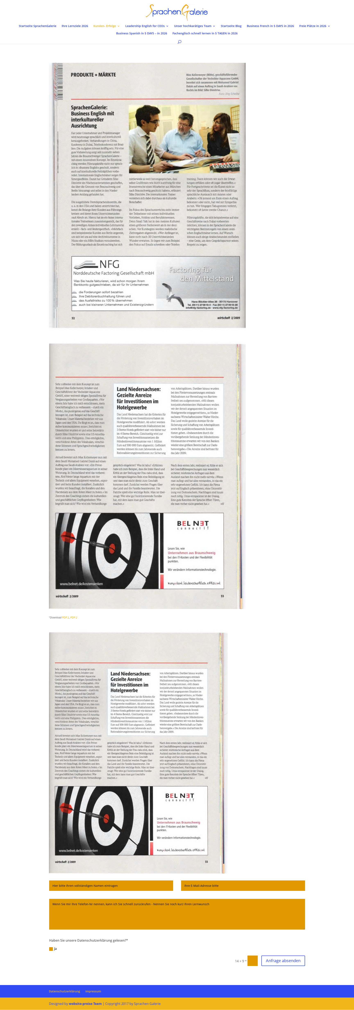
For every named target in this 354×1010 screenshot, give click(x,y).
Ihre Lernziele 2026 (75, 26)
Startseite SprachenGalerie (37, 26)
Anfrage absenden (283, 960)
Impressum (93, 991)
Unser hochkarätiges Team (192, 26)
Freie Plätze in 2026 (312, 26)
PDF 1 (65, 617)
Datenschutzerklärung (64, 991)
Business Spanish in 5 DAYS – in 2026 (141, 33)
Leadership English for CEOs (145, 26)
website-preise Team (85, 1003)
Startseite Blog (231, 26)
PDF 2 (73, 617)
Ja (55, 948)
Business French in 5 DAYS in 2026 (270, 26)
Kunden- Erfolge (104, 26)
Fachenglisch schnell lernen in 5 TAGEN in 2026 (205, 33)
